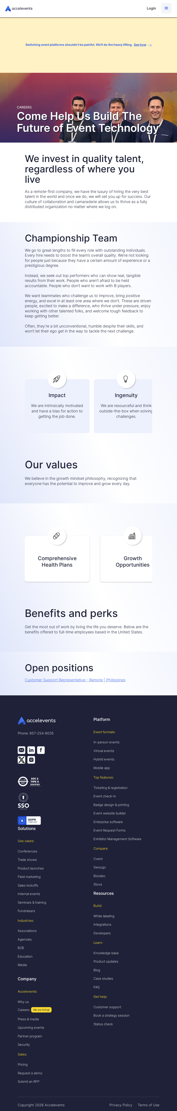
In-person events (106, 742)
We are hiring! (41, 1009)
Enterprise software (108, 822)
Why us (23, 1002)
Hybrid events (103, 759)
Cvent (98, 859)
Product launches (31, 868)
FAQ (96, 987)
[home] (74, 8)
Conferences (27, 851)
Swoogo (99, 867)
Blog (96, 970)
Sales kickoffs (28, 885)
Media (22, 965)
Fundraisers (26, 911)
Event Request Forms (109, 830)
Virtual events (103, 751)
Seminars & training (32, 902)
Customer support (107, 1007)
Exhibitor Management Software (117, 839)
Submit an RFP (28, 1081)
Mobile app (101, 768)
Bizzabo (99, 876)
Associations (27, 931)
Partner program (30, 1036)
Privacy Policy (120, 1105)
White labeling (103, 916)
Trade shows (27, 860)
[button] (166, 8)
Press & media (28, 1019)
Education (25, 956)
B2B (21, 948)
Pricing (23, 1064)
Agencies (25, 939)
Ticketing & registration (110, 788)
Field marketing (29, 877)
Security (24, 1045)
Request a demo (30, 1073)
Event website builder (109, 813)
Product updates (105, 961)
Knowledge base (106, 953)
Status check (103, 1024)
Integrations (102, 924)
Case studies (103, 978)
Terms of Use (148, 1105)
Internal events (29, 894)
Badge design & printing (111, 805)
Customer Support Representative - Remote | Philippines (75, 680)
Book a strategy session (111, 1015)
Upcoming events (31, 1027)
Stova (97, 884)
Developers (102, 933)
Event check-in (104, 796)
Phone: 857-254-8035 (36, 733)
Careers (24, 1010)
